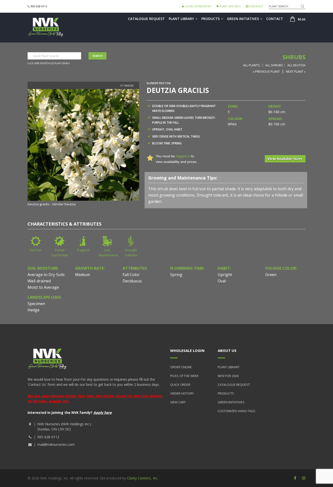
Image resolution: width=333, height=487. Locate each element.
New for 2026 (228, 376)
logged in (183, 156)
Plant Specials (229, 6)
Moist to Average (43, 287)
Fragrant (83, 250)
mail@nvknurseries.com (56, 444)
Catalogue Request (146, 18)
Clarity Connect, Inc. (142, 478)
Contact (274, 18)
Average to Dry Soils (46, 274)
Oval (222, 281)
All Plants (251, 65)
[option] (83, 148)
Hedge (33, 310)
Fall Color (131, 274)
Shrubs (294, 57)
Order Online (181, 367)
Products (210, 18)
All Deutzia (296, 65)
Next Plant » (295, 71)
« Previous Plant (266, 71)
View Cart (178, 402)
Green (270, 274)
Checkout (255, 6)
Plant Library (181, 18)
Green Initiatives (243, 18)
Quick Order (180, 384)
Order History (182, 393)
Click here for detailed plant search (49, 63)
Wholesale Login (187, 350)
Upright (225, 274)
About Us (227, 350)
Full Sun (35, 250)
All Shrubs (274, 65)
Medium (82, 274)
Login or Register (197, 6)
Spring (176, 274)
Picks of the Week (184, 376)
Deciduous (132, 281)
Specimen (36, 303)
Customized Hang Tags (236, 411)
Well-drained (39, 281)
